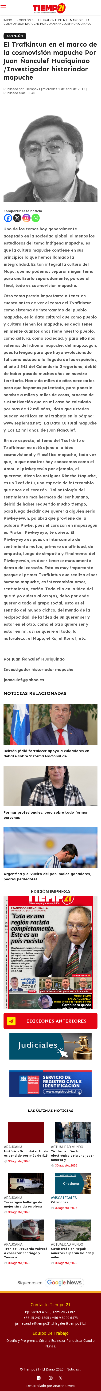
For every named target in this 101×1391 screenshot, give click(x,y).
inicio (8, 20)
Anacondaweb (64, 1385)
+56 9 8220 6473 (65, 1317)
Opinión (25, 20)
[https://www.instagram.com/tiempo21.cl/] (50, 1377)
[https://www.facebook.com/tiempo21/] (38, 1377)
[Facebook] (8, 218)
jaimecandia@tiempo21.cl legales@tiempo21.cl (50, 1323)
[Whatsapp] (35, 218)
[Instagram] (26, 218)
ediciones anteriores (56, 1021)
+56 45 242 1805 (36, 1317)
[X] (17, 218)
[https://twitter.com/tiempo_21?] (62, 1377)
